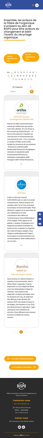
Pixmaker (26, 435)
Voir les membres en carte (30, 57)
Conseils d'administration (22, 359)
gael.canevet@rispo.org (21, 403)
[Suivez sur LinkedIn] (39, 214)
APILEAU (21, 193)
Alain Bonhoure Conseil (21, 274)
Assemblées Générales (22, 367)
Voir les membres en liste (12, 58)
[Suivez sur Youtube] (39, 219)
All (8, 72)
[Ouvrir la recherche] (37, 5)
